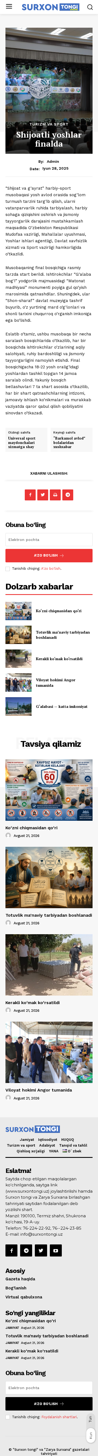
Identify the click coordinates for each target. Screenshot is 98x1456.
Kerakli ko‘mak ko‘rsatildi (59, 658)
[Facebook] (30, 494)
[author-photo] (9, 836)
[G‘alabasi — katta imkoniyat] (18, 706)
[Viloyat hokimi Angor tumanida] (18, 682)
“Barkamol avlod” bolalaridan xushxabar (69, 442)
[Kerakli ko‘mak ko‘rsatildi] (18, 658)
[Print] (55, 494)
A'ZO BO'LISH (46, 555)
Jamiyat (27, 1140)
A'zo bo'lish (50, 568)
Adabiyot (47, 1145)
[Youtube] (56, 1250)
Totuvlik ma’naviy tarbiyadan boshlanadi (48, 915)
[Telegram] (67, 494)
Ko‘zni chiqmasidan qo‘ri (58, 610)
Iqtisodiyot (47, 1140)
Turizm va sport (49, 124)
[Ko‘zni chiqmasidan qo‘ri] (18, 611)
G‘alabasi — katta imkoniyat (62, 706)
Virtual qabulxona (23, 1297)
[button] (90, 7)
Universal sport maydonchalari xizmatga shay (21, 442)
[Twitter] (42, 494)
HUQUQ (67, 1140)
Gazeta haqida (20, 1279)
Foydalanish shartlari (59, 1417)
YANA (54, 1151)
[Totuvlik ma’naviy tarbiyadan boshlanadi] (18, 635)
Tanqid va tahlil (73, 1145)
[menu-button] (9, 7)
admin (53, 161)
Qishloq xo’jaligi (31, 1151)
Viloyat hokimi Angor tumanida (38, 1090)
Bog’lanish (15, 1288)
